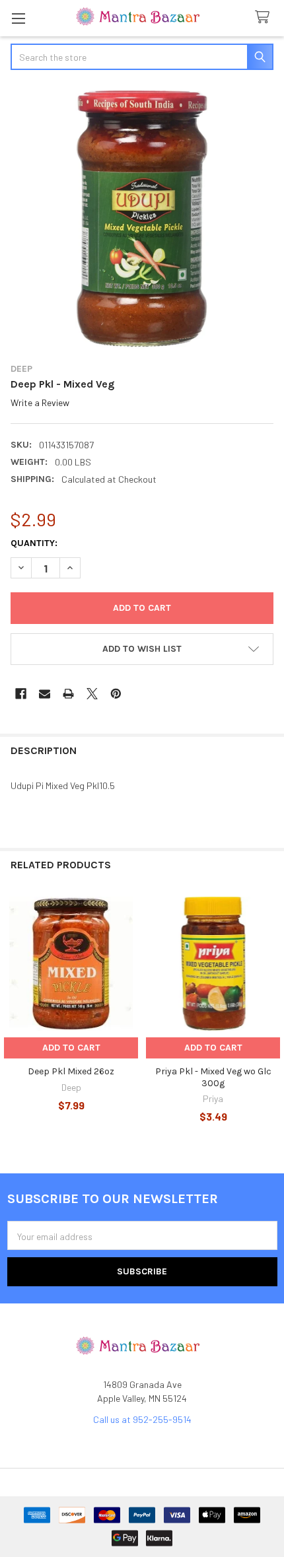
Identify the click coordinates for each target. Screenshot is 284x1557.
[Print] (68, 693)
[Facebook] (21, 693)
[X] (92, 693)
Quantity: (34, 543)
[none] (142, 217)
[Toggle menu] (18, 18)
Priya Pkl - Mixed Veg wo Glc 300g (213, 1077)
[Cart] (265, 17)
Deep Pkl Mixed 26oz (71, 1071)
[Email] (44, 693)
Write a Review (40, 402)
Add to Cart (71, 1047)
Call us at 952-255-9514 (142, 1419)
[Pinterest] (116, 693)
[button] (142, 649)
